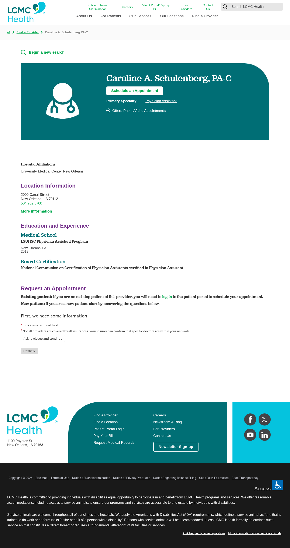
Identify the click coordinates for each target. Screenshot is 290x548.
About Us (84, 16)
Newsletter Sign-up (176, 447)
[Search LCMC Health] (225, 6)
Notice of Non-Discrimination (97, 7)
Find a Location (105, 422)
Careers (127, 7)
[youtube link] (250, 435)
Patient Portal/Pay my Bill (155, 7)
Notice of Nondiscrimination (91, 478)
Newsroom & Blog (167, 422)
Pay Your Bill (103, 436)
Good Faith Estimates (214, 478)
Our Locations (172, 16)
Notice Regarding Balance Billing (174, 478)
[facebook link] (250, 419)
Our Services (140, 16)
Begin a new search (47, 52)
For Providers (185, 7)
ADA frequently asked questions (204, 533)
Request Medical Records (113, 443)
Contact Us (208, 7)
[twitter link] (265, 419)
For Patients (110, 16)
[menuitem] (84, 18)
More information (36, 211)
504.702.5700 (31, 203)
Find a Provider (205, 16)
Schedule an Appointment (134, 91)
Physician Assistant (161, 101)
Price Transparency (245, 478)
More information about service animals (254, 533)
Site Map (41, 478)
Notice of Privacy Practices (131, 478)
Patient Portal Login (108, 429)
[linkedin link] (265, 435)
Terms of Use (60, 478)
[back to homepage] (8, 32)
